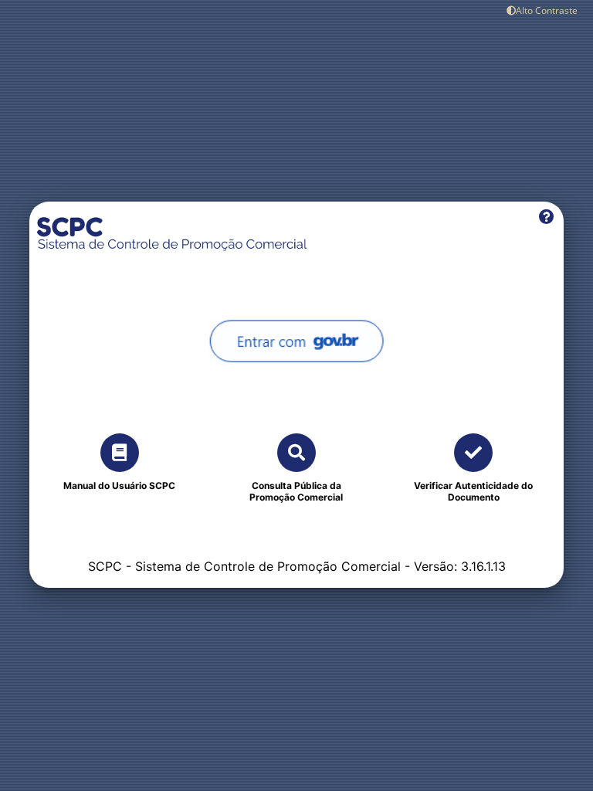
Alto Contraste (547, 10)
